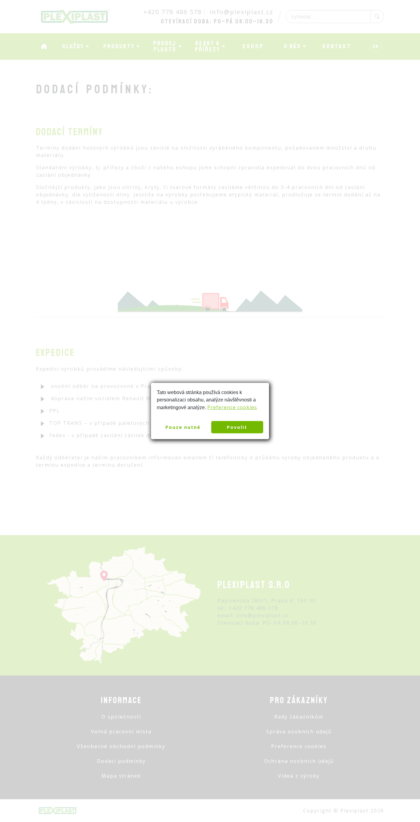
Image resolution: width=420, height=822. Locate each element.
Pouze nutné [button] (182, 427)
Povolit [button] (237, 427)
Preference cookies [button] (232, 407)
